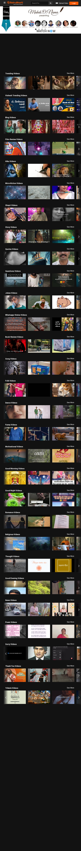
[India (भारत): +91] (23, 53)
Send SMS (59, 53)
